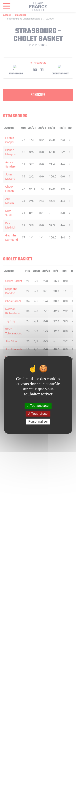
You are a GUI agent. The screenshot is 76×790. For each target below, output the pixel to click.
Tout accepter (39, 405)
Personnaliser (38, 421)
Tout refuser (39, 414)
